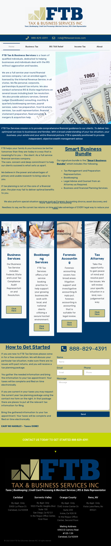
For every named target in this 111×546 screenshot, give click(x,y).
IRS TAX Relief (56, 46)
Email (60, 367)
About (99, 46)
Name (60, 357)
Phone (87, 367)
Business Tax (31, 46)
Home (11, 46)
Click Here (14, 309)
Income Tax (80, 46)
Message (61, 378)
